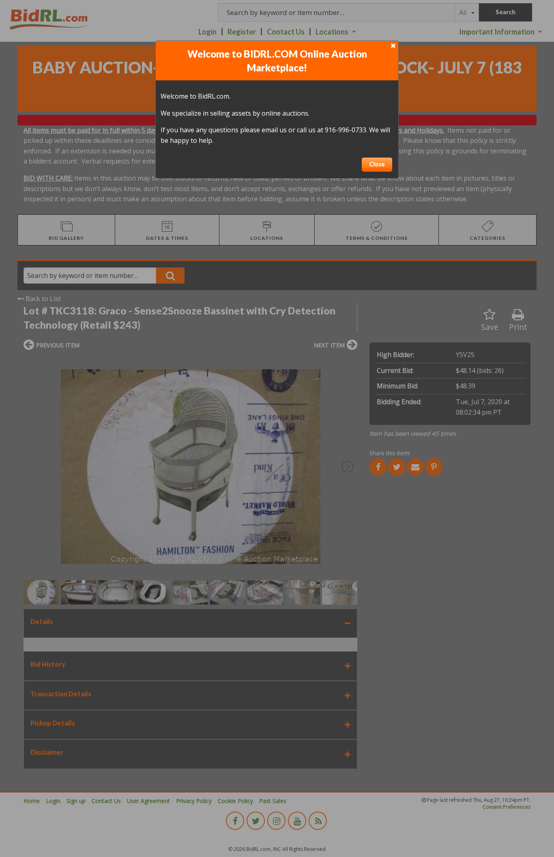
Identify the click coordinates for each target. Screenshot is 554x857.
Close (377, 164)
